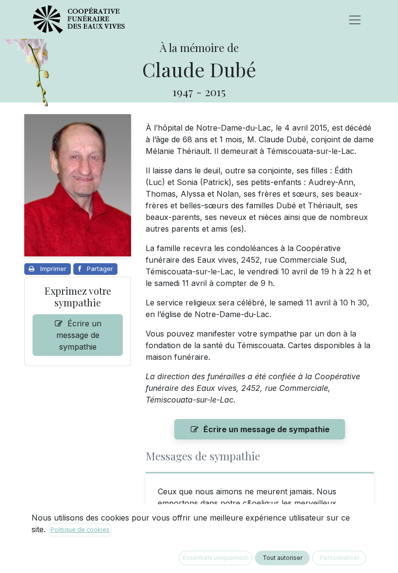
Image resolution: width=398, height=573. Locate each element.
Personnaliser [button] (339, 557)
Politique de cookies (80, 529)
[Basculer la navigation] (354, 19)
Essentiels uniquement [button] (215, 557)
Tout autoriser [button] (282, 557)
